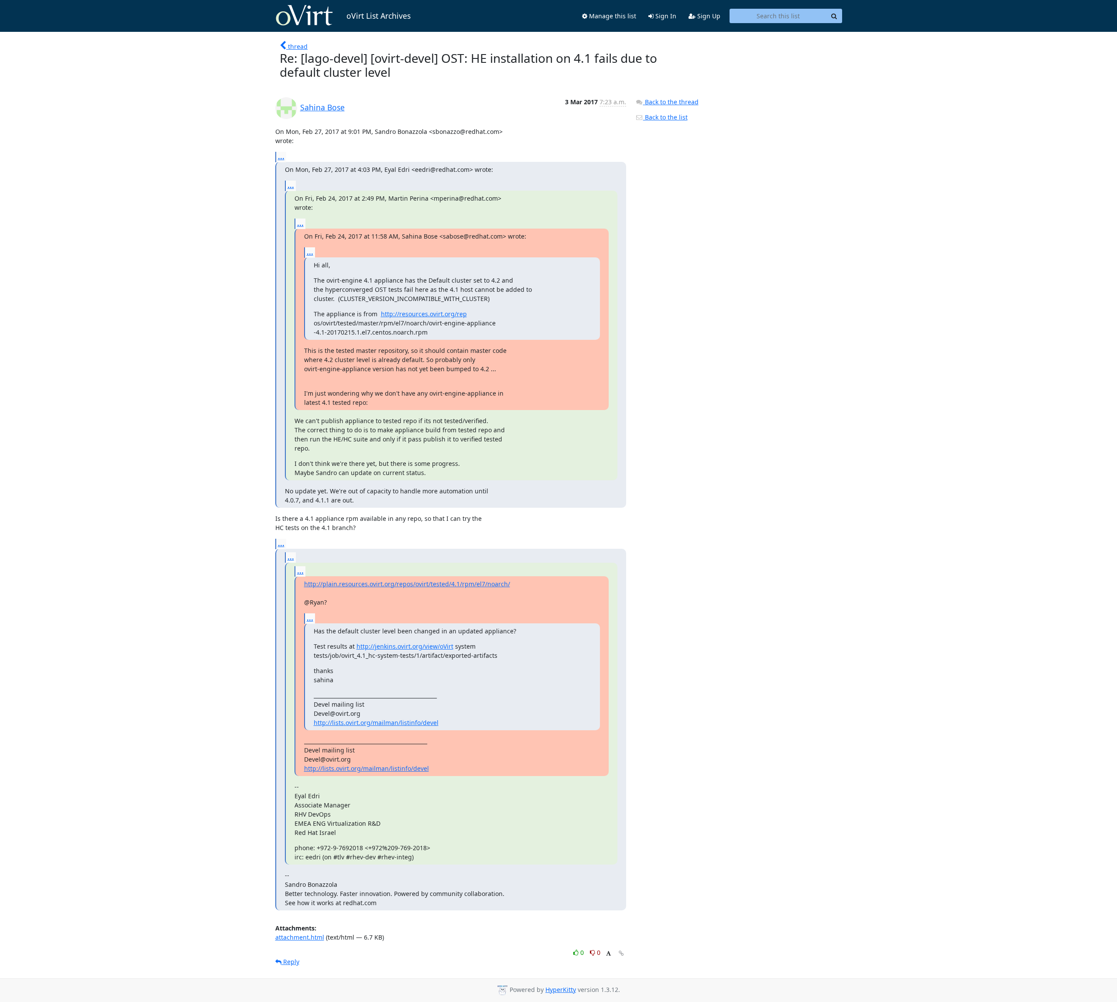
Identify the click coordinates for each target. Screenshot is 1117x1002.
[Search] (834, 16)
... (281, 156)
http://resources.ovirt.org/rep (424, 314)
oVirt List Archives (378, 15)
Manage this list (611, 16)
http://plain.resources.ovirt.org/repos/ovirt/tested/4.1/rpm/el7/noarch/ (407, 584)
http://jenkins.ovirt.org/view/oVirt (404, 646)
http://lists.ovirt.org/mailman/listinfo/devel (376, 722)
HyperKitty (560, 989)
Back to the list (665, 117)
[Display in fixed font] (608, 954)
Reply (290, 962)
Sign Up (708, 16)
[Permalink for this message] (621, 953)
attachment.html (299, 937)
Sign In (665, 16)
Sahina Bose (322, 107)
